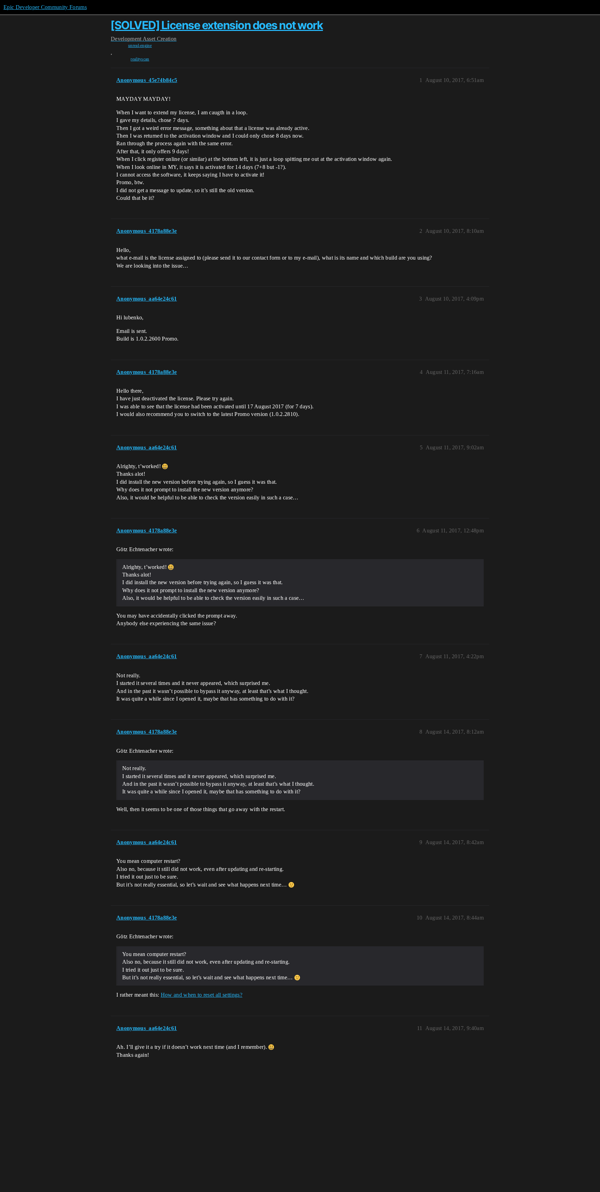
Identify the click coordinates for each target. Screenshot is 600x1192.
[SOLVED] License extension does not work (217, 25)
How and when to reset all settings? (201, 995)
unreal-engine (140, 45)
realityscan (140, 59)
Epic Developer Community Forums (45, 7)
